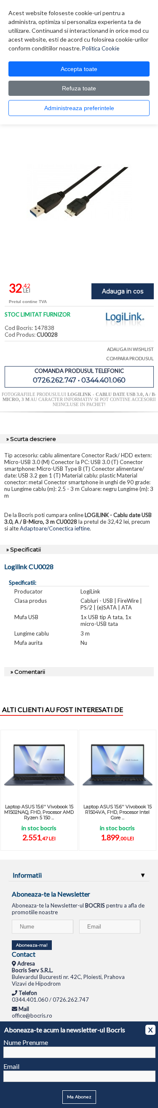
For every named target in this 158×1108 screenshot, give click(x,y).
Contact (23, 954)
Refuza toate (79, 88)
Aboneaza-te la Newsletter (51, 894)
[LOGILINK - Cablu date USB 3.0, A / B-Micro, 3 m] (79, 264)
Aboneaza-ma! (32, 945)
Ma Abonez (79, 1097)
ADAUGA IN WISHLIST (130, 349)
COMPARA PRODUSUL (130, 358)
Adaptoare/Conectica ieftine (55, 528)
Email (11, 1066)
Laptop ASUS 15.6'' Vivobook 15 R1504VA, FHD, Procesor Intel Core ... (117, 812)
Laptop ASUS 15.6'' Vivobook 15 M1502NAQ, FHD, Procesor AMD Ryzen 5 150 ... (39, 812)
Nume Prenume (25, 1042)
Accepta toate (79, 69)
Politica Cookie (100, 48)
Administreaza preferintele (79, 108)
